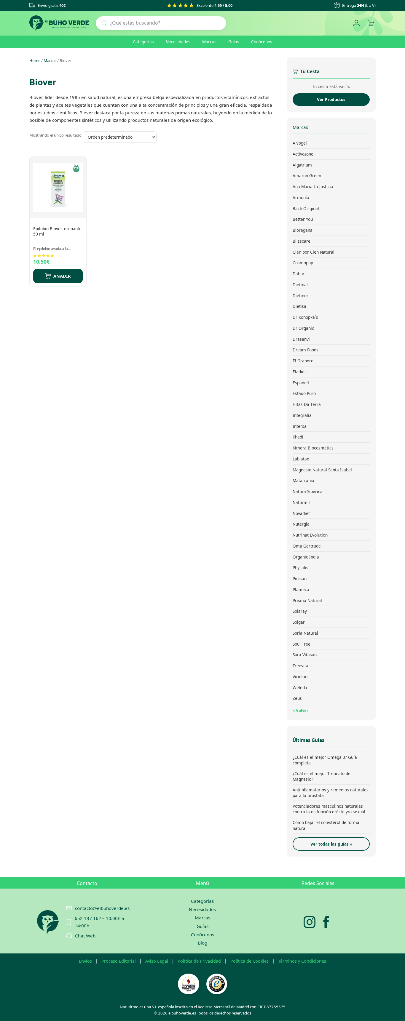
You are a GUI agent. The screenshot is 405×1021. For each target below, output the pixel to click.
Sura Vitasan (305, 654)
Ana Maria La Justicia (313, 186)
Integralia (302, 415)
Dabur (298, 273)
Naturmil (301, 502)
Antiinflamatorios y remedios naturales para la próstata (331, 792)
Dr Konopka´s (305, 317)
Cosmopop (303, 262)
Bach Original (306, 208)
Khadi (298, 437)
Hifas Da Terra (307, 404)
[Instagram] (309, 922)
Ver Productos (331, 99)
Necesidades (178, 41)
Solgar (299, 622)
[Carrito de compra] (371, 23)
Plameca (301, 589)
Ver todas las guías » (331, 843)
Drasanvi (301, 339)
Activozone (303, 154)
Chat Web (85, 936)
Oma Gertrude (307, 546)
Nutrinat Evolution (310, 535)
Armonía (301, 197)
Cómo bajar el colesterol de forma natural (326, 825)
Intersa (300, 426)
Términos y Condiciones (302, 961)
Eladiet (299, 372)
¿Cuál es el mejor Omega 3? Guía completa (325, 760)
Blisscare (301, 241)
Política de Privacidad (199, 961)
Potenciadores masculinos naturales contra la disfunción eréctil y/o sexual (329, 808)
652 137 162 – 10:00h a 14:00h (99, 921)
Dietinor (300, 295)
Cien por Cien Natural (313, 252)
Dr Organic (303, 328)
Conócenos (261, 41)
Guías (233, 41)
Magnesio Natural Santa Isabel (322, 469)
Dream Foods (305, 350)
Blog (202, 943)
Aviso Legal (156, 961)
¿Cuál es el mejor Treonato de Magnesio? (321, 776)
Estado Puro (304, 393)
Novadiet (301, 513)
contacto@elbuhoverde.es (102, 908)
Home (34, 60)
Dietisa (299, 306)
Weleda (300, 687)
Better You (303, 219)
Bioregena (302, 230)
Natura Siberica (308, 491)
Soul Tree (301, 643)
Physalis (300, 567)
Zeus (297, 698)
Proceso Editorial (118, 961)
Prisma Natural (307, 600)
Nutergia (301, 524)
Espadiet (301, 382)
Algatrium (302, 164)
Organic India (306, 556)
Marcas (209, 41)
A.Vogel (300, 143)
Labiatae (301, 459)
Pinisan (300, 578)
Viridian (300, 676)
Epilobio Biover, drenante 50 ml (57, 231)
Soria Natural (305, 633)
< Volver (300, 710)
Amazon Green (307, 175)
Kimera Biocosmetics (313, 448)
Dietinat (300, 284)
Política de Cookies (249, 961)
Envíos (85, 961)
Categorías (143, 41)
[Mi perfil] (356, 23)
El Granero (303, 361)
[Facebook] (326, 922)
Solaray (300, 611)
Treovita (300, 665)
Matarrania (303, 480)
